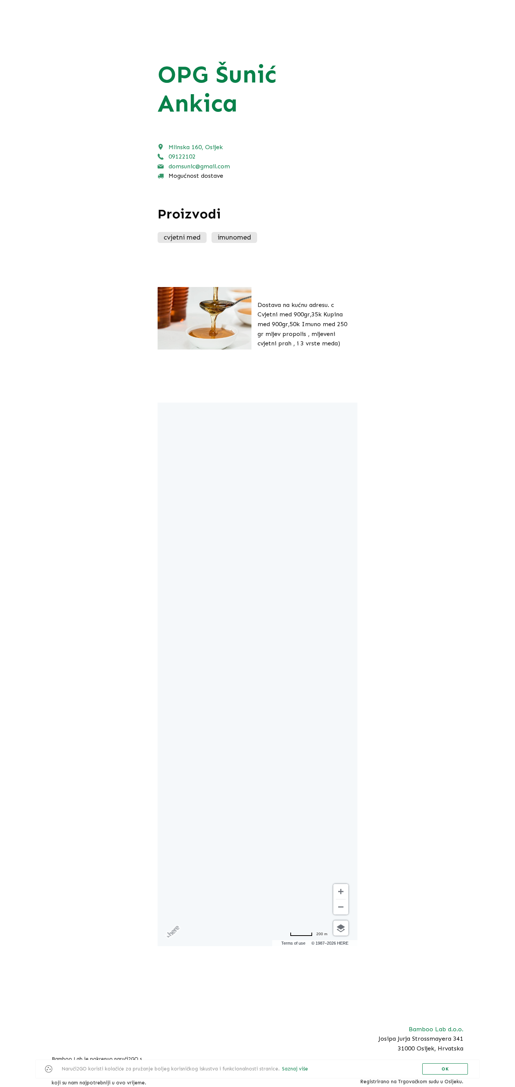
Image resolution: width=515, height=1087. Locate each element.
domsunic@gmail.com (199, 166)
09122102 (182, 156)
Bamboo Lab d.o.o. (436, 1029)
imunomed (234, 237)
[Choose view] (340, 928)
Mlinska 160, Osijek (196, 147)
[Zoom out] (340, 906)
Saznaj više (295, 1069)
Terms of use (293, 943)
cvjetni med (182, 237)
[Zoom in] (340, 891)
